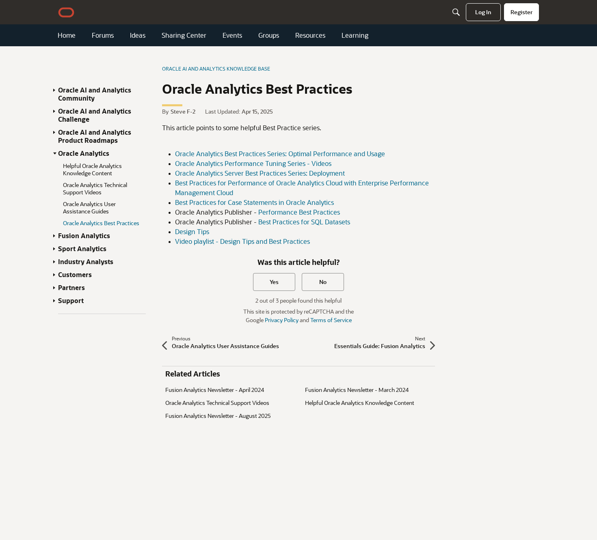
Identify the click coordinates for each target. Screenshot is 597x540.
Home (67, 35)
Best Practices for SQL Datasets (304, 221)
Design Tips (192, 231)
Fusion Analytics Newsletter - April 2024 (214, 390)
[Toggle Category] (55, 90)
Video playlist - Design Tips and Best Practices (242, 241)
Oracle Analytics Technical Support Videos (217, 403)
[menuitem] (483, 12)
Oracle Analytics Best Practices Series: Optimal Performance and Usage (280, 153)
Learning (355, 35)
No (323, 282)
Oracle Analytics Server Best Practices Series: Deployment (260, 173)
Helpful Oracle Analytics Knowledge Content (359, 403)
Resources (310, 35)
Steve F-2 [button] (183, 111)
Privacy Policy (281, 320)
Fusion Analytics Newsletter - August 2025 (218, 416)
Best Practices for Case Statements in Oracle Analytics (254, 202)
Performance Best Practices (299, 212)
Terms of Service (331, 320)
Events (232, 35)
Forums (103, 35)
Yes (274, 282)
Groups (268, 35)
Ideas (137, 35)
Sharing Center (184, 35)
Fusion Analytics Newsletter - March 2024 (357, 390)
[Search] (456, 12)
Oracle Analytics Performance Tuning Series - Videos (253, 163)
